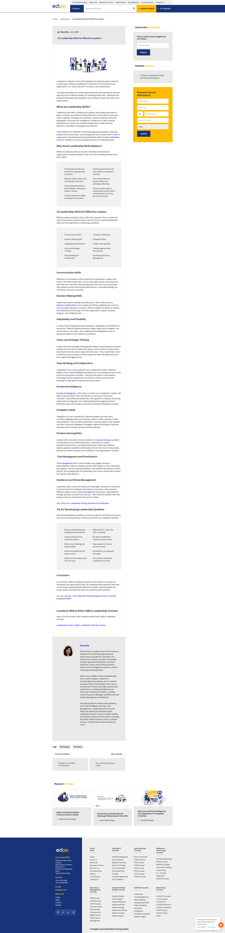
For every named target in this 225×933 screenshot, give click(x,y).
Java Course (161, 870)
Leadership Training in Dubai (93, 625)
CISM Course (139, 865)
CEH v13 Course (140, 857)
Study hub (94, 862)
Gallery (93, 874)
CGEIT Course (140, 877)
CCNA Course (162, 913)
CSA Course (139, 868)
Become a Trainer (106, 2)
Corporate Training (79, 2)
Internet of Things (118, 865)
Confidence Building (142, 914)
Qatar (57, 900)
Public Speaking (140, 905)
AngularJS (160, 876)
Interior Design (117, 916)
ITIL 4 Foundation (118, 868)
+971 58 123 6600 (61, 883)
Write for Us (94, 868)
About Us (93, 860)
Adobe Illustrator (118, 905)
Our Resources (147, 2)
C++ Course (161, 873)
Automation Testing (163, 867)
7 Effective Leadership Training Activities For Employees (152, 76)
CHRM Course (95, 901)
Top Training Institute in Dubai (105, 764)
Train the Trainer (96, 907)
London (58, 902)
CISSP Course (139, 860)
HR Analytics (95, 909)
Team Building (139, 900)
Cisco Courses (162, 899)
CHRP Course (95, 904)
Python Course (162, 862)
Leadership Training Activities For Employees (90, 503)
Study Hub (93, 2)
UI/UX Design (117, 899)
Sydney (58, 905)
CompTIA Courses (163, 896)
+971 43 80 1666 (61, 880)
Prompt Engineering (120, 877)
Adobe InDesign (118, 907)
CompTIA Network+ (164, 907)
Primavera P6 (95, 912)
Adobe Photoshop (119, 902)
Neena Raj (84, 645)
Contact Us (160, 2)
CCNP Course (161, 910)
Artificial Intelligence (120, 857)
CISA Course (139, 862)
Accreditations (133, 2)
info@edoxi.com (61, 890)
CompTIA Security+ (164, 905)
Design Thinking (118, 913)
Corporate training (102, 440)
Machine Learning (119, 862)
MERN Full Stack (163, 865)
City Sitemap (95, 877)
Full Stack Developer (164, 859)
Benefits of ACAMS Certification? (66, 764)
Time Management (141, 897)
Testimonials (120, 2)
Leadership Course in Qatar (68, 625)
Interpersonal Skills (141, 903)
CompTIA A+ (161, 902)
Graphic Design (118, 896)
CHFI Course (139, 874)
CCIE (158, 916)
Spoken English (140, 917)
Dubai (57, 897)
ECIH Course (139, 871)
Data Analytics (117, 860)
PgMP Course (95, 915)
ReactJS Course (162, 879)
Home (54, 19)
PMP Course (95, 898)
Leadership (138, 894)
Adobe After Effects (119, 910)
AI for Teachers (118, 879)
